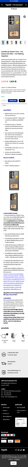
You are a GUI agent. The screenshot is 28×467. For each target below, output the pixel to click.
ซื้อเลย (22, 100)
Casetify (7, 90)
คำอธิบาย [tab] (4, 105)
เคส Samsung (8, 93)
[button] (2, 5)
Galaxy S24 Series (13, 91)
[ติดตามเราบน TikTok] (21, 450)
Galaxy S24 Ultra (20, 91)
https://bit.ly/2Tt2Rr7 (11, 295)
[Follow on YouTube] (24, 450)
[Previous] (1, 338)
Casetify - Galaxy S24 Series (15, 90)
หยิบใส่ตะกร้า (12, 100)
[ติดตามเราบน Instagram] (18, 450)
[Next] (27, 338)
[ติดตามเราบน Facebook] (16, 450)
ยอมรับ (13, 463)
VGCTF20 (3, 93)
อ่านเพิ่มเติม (17, 459)
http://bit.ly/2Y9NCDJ (9, 315)
